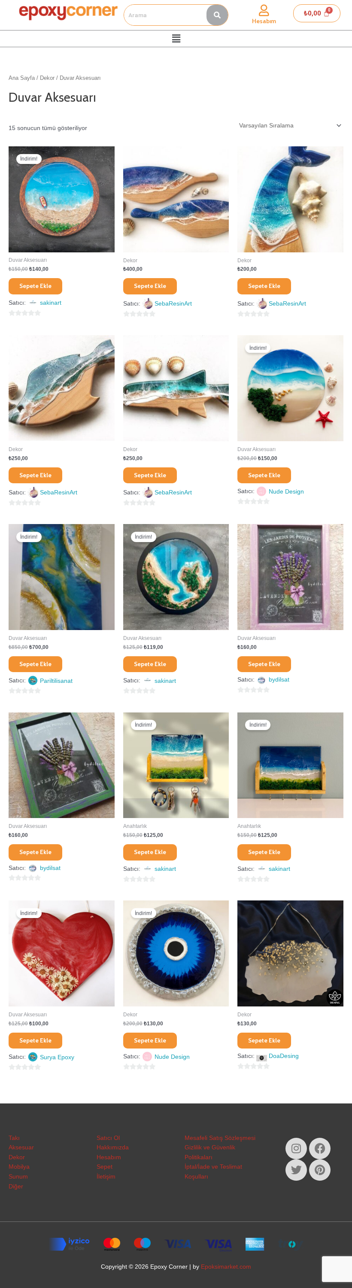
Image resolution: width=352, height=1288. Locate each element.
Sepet (104, 1167)
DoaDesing (284, 1056)
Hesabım (264, 21)
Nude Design (286, 491)
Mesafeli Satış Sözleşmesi (220, 1138)
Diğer (16, 1186)
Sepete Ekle (35, 285)
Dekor (47, 78)
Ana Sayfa (22, 78)
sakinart (50, 303)
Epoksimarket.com (226, 1267)
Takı (14, 1138)
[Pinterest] (320, 1170)
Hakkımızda (113, 1147)
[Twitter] (296, 1170)
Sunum (18, 1176)
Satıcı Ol (108, 1138)
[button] (176, 38)
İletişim (106, 1176)
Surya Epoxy (57, 1057)
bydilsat (279, 679)
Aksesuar (21, 1147)
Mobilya (19, 1167)
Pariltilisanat (56, 681)
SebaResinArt (173, 303)
